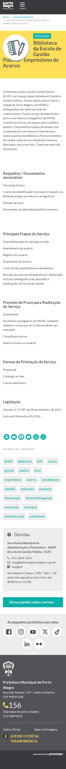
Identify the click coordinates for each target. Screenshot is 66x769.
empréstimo (12, 479)
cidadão (9, 488)
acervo (31, 479)
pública (24, 470)
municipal (30, 507)
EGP (40, 461)
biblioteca (25, 461)
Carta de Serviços (23, 17)
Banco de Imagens (45, 729)
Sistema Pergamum (39, 498)
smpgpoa (17, 566)
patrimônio (37, 516)
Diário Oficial (11, 729)
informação (12, 498)
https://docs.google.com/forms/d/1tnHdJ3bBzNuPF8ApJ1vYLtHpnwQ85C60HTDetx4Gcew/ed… (33, 602)
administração (14, 516)
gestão (9, 470)
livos (37, 470)
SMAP (8, 461)
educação (27, 488)
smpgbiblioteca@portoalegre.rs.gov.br (34, 562)
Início (6, 17)
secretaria (11, 507)
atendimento (50, 479)
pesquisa (45, 488)
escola (52, 461)
